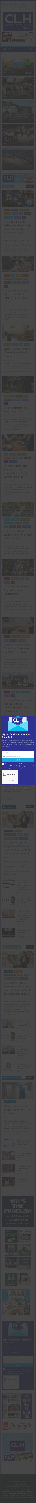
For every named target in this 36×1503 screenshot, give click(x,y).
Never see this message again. (18, 788)
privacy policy (24, 766)
